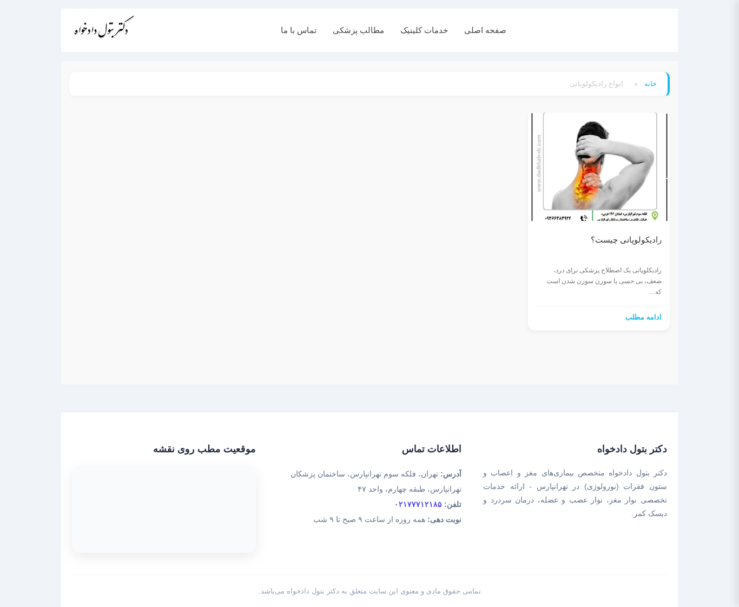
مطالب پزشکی (358, 30)
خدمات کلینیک (424, 30)
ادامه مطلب (643, 317)
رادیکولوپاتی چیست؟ (626, 239)
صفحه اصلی (485, 30)
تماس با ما (298, 30)
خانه (650, 84)
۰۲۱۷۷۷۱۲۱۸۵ (418, 504)
